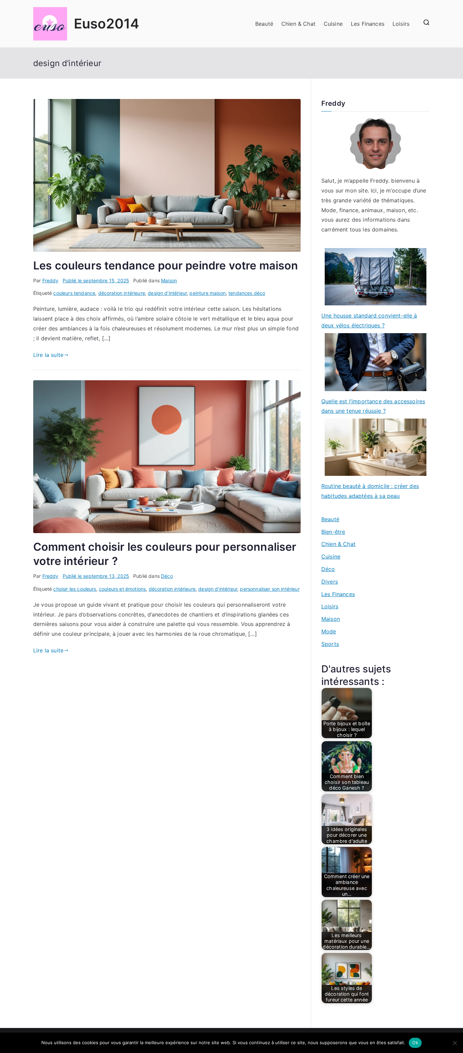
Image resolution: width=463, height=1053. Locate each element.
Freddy (50, 280)
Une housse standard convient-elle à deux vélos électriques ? (369, 320)
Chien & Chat (298, 23)
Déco (167, 576)
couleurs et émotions (122, 589)
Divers (329, 581)
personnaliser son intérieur (269, 589)
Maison (169, 280)
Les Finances (367, 23)
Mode (328, 631)
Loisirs (400, 23)
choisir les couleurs (74, 589)
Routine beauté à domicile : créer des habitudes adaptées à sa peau (370, 491)
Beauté (264, 23)
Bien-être (333, 531)
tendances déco (246, 293)
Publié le (96, 280)
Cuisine (333, 23)
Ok (415, 1042)
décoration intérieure (121, 293)
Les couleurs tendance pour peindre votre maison (165, 265)
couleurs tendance (74, 293)
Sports (330, 644)
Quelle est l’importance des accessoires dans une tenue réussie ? (373, 406)
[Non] (454, 1042)
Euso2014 (106, 23)
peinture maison (207, 293)
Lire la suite (48, 354)
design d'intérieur (167, 293)
